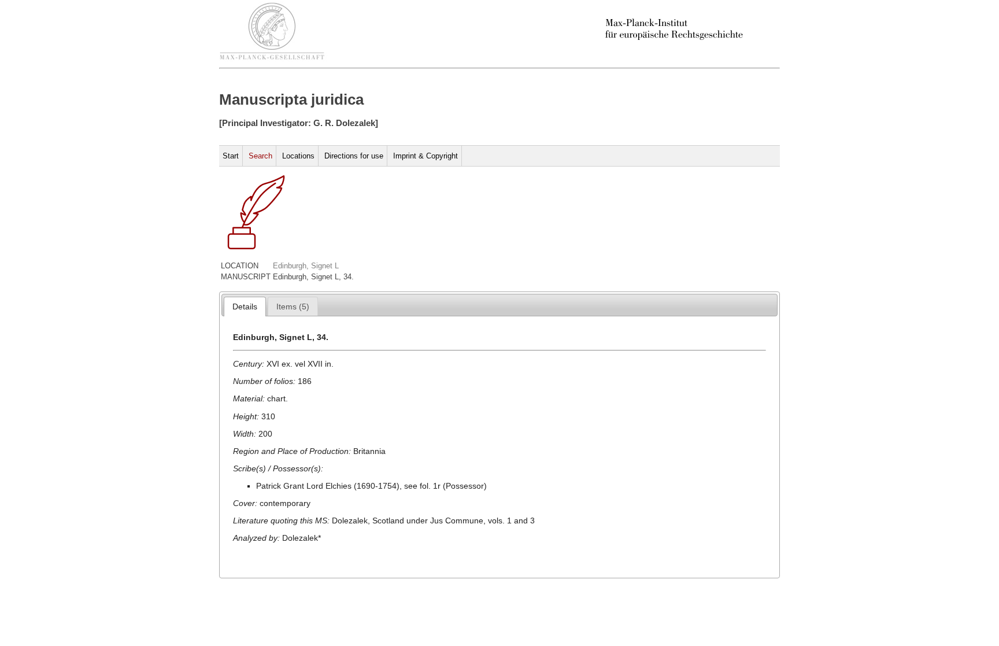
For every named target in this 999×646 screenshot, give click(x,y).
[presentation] (244, 306)
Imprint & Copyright (425, 156)
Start (231, 156)
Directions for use (353, 156)
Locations (298, 156)
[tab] (245, 306)
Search (260, 156)
